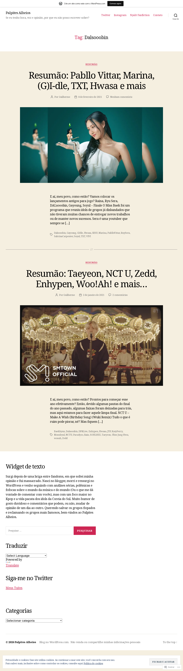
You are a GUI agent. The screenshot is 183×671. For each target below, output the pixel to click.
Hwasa (87, 232)
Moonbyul (59, 434)
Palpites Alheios (18, 12)
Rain (86, 434)
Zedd (65, 438)
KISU (95, 232)
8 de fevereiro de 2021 (90, 96)
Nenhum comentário (121, 96)
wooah (57, 438)
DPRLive (83, 431)
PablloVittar (114, 232)
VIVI (88, 236)
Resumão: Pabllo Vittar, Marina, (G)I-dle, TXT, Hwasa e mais (91, 80)
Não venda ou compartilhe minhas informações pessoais (105, 642)
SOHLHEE (95, 434)
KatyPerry (117, 431)
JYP (109, 431)
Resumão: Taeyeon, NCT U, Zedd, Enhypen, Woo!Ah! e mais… (91, 278)
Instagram (120, 15)
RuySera (125, 232)
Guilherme (64, 96)
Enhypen (93, 431)
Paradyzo (78, 434)
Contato (158, 15)
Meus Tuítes (14, 588)
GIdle (80, 232)
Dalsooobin (60, 232)
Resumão (91, 64)
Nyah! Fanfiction (140, 15)
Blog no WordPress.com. (54, 642)
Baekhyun (59, 431)
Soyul (77, 236)
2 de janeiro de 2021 (93, 295)
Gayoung (71, 232)
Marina (102, 232)
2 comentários (120, 295)
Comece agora (115, 3)
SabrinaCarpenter (63, 236)
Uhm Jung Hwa (120, 434)
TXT (83, 236)
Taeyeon (106, 434)
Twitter (105, 15)
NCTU (69, 434)
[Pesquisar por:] (38, 531)
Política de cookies (93, 663)
